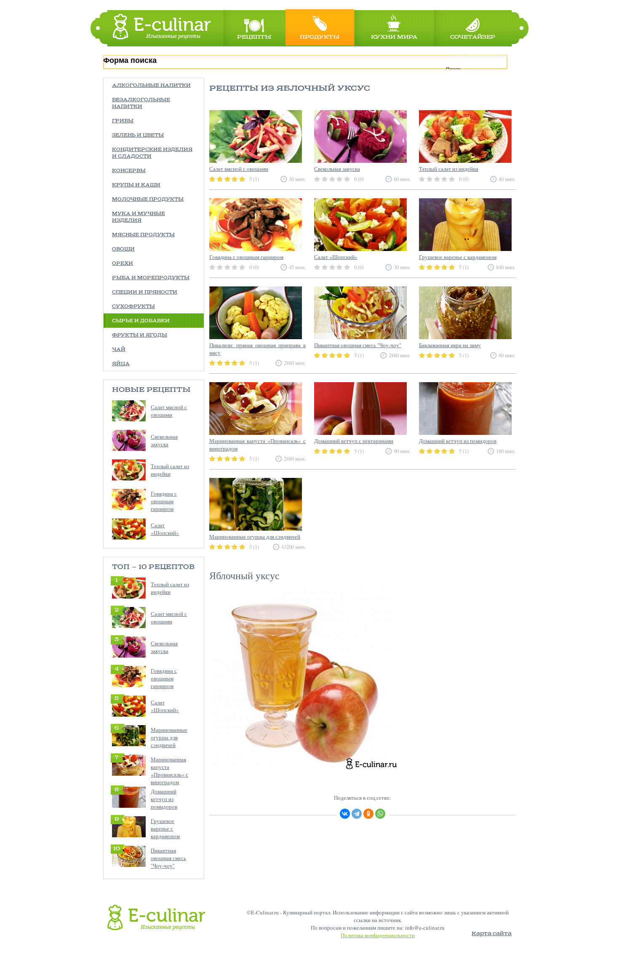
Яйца (121, 364)
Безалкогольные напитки (141, 103)
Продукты (319, 37)
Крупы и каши (136, 185)
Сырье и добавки (141, 321)
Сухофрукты (133, 306)
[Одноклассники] (368, 814)
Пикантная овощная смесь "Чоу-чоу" (168, 858)
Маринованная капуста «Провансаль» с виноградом (169, 770)
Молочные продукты (148, 199)
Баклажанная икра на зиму (450, 345)
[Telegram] (357, 814)
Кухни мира (394, 37)
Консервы (129, 170)
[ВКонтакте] (345, 814)
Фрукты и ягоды (139, 335)
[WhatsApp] (380, 814)
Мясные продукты (143, 234)
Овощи (123, 249)
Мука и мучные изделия (138, 217)
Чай (118, 349)
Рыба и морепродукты (150, 278)
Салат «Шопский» (165, 529)
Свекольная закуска (164, 440)
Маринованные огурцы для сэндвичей (169, 737)
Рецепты (254, 37)
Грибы (122, 121)
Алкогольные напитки (151, 85)
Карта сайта (492, 933)
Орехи (122, 263)
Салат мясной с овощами (169, 410)
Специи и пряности (144, 292)
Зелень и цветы (138, 135)
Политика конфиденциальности (378, 935)
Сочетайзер (472, 37)
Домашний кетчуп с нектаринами (353, 441)
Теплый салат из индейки (170, 469)
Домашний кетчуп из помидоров (164, 799)
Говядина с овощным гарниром (164, 501)
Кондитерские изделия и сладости (152, 153)
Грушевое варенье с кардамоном (165, 828)
